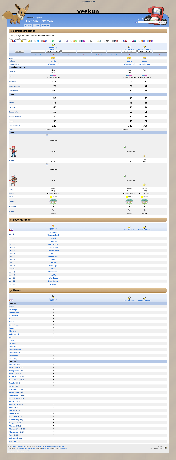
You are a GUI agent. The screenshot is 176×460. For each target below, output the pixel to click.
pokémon (39, 446)
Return (12, 411)
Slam (53, 269)
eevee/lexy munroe (18, 446)
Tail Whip (53, 233)
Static (53, 61)
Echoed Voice (14, 380)
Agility (53, 275)
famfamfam (63, 448)
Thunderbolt (53, 272)
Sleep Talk (13, 417)
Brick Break (13, 368)
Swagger (12, 423)
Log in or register (88, 1)
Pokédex (29, 18)
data (18, 451)
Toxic (11, 435)
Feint (53, 253)
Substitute (13, 420)
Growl (53, 238)
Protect (12, 401)
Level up (12, 303)
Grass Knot (13, 392)
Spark (53, 259)
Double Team (53, 256)
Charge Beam (14, 371)
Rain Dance (13, 404)
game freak (53, 446)
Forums (28, 25)
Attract (12, 364)
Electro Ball (53, 247)
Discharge (53, 266)
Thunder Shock (53, 235)
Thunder (53, 284)
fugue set (45, 448)
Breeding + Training (17, 67)
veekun (88, 11)
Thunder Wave (53, 250)
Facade (12, 383)
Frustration (13, 389)
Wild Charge (53, 278)
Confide (12, 374)
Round (11, 413)
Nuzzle (53, 262)
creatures (60, 446)
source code (12, 451)
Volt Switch (13, 438)
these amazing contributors (26, 448)
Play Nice (53, 241)
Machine (12, 361)
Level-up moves (22, 219)
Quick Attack (53, 244)
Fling (11, 386)
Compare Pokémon (24, 30)
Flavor (11, 132)
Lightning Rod (53, 64)
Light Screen (53, 281)
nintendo (46, 446)
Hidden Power (14, 395)
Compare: (19, 51)
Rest (11, 407)
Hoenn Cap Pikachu (53, 48)
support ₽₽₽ (25, 451)
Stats (11, 94)
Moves (17, 290)
